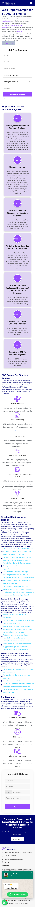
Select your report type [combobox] (11, 75)
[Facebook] (2, 862)
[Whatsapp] (5, 862)
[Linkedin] (9, 862)
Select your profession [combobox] (11, 82)
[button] (30, 3)
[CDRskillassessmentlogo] (8, 3)
